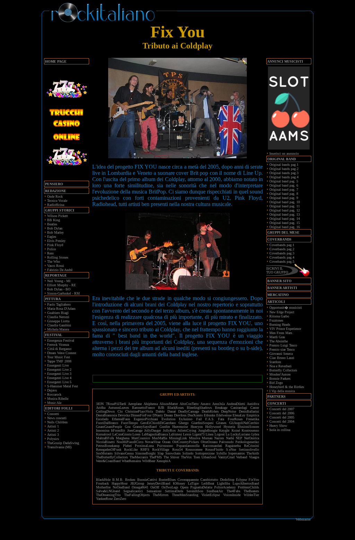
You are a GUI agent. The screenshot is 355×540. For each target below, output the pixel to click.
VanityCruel (226, 457)
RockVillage (160, 449)
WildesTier (251, 495)
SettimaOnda (174, 491)
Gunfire (164, 427)
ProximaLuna (144, 446)
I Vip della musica (282, 391)
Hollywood (213, 427)
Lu (228, 434)
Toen (196, 457)
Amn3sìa (218, 404)
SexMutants (104, 453)
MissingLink (178, 438)
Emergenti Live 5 (59, 382)
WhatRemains (131, 461)
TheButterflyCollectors (112, 457)
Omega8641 (140, 487)
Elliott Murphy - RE (61, 285)
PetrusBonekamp (108, 446)
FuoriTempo (129, 423)
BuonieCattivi (147, 480)
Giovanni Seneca (281, 354)
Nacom (219, 438)
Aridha (100, 408)
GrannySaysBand (145, 427)
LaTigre (193, 483)
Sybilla (221, 453)
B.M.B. (117, 480)
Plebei (127, 446)
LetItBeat (207, 483)
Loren (136, 434)
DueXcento (195, 415)
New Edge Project (281, 312)
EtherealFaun (121, 419)
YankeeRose (104, 499)
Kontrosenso (250, 430)
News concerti (57, 418)
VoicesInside (232, 495)
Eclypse (241, 480)
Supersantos (236, 453)
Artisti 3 (53, 434)
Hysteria (229, 427)
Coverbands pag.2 (281, 249)
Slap (160, 453)
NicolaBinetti (105, 442)
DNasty (158, 415)
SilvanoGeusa (123, 453)
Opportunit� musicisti (285, 307)
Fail (199, 419)
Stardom (275, 362)
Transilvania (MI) (59, 447)
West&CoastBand (108, 461)
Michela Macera (58, 329)
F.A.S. (210, 419)
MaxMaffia (159, 438)
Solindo (187, 453)
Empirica (252, 415)
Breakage (221, 408)
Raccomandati (212, 446)
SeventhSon (195, 491)
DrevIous (180, 415)
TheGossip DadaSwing (63, 443)
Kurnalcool (103, 434)
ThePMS (155, 457)
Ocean (166, 442)
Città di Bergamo (59, 349)
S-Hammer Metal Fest (62, 386)
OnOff (154, 487)
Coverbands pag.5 (281, 261)
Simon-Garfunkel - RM (63, 293)
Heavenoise (180, 427)
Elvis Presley (56, 241)
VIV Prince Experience (285, 329)
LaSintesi (175, 434)
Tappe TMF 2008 (59, 361)
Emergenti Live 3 (59, 374)
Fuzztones (276, 320)
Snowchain (173, 453)
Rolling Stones (57, 257)
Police (51, 249)
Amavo (205, 404)
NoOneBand (121, 487)
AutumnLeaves (118, 408)
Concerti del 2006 (281, 413)
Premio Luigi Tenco (283, 345)
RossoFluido (214, 449)
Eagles (51, 236)
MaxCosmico (140, 438)
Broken (130, 480)
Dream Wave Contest (61, 353)
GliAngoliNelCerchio (244, 423)
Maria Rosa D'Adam (61, 308)
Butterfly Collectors (283, 370)
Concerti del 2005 (281, 417)
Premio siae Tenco (282, 349)
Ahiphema (151, 404)
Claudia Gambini (59, 325)
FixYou (254, 480)
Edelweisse (224, 415)
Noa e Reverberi (280, 366)
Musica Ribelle (57, 398)
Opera (184, 487)
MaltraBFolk (105, 438)
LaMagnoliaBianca (155, 434)
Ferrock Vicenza (58, 344)
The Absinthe (278, 341)
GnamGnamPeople (109, 427)
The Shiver (172, 457)
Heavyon (197, 427)
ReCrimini (251, 446)
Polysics (53, 439)
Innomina (102, 430)
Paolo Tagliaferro (59, 304)
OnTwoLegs (170, 487)
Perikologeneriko (247, 442)
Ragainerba (233, 446)
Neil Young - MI (58, 281)
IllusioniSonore (248, 427)
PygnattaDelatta (201, 487)
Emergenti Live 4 (59, 378)
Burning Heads (279, 324)
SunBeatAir (215, 491)
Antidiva (253, 404)
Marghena (122, 438)
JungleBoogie (207, 430)
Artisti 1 (53, 426)
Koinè (236, 430)
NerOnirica (251, 438)
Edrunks (209, 415)
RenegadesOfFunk (108, 449)
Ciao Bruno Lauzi (281, 358)
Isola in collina (279, 430)
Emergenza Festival (60, 340)
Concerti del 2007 (281, 409)
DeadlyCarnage (188, 411)
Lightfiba (223, 483)
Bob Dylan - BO (58, 289)
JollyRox (169, 430)
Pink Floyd (55, 245)
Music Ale (54, 403)
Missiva (194, 438)
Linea (209, 434)
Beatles (52, 224)
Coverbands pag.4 (281, 257)
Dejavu (52, 390)
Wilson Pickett (57, 216)
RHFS (144, 449)
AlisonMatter (168, 404)
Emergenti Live (58, 365)
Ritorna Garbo (279, 316)
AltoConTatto (189, 404)
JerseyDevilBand (158, 483)
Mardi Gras (277, 337)
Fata (221, 419)
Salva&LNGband (109, 491)
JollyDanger (152, 430)
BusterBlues (167, 480)
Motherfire (103, 487)
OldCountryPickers (185, 442)
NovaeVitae (153, 442)
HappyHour (120, 483)
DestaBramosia (106, 415)
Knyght (224, 430)
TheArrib (252, 453)
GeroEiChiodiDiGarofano (158, 423)
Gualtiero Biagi (58, 313)
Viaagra (254, 457)
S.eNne (231, 449)
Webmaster (303, 519)
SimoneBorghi (145, 453)
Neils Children (57, 422)
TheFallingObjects (137, 495)
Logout (220, 434)
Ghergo (184, 423)
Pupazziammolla (187, 446)
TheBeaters (251, 491)
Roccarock (54, 394)
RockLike (131, 449)
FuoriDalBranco (107, 423)
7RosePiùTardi (116, 404)
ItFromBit (118, 430)
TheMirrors (160, 495)
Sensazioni (154, 491)
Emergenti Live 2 (59, 369)
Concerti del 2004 (281, 421)
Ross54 (177, 449)
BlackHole (103, 480)
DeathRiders (210, 411)
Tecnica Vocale (57, 200)
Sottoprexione (205, 453)
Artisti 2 (53, 430)
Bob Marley (55, 232)
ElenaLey (239, 415)
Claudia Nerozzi (58, 317)
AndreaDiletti (235, 404)
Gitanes (221, 423)
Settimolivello (249, 449)
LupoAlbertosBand (246, 483)
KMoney (179, 483)
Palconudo (226, 442)
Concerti (53, 414)
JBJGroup (137, 483)
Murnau (207, 438)
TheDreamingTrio (108, 495)
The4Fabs (233, 491)
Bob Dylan (54, 228)
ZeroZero (120, 499)
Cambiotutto (209, 480)
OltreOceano (209, 442)
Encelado (102, 419)
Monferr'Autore (280, 374)
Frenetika (252, 419)
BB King (53, 220)
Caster (254, 408)
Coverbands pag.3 (281, 253)
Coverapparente (188, 480)
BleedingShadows (199, 408)
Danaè (171, 411)
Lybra (255, 434)
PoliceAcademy (225, 487)
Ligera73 (198, 434)
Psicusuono (165, 446)
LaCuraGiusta (121, 434)
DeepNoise (228, 411)
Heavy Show (278, 426)
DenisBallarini (249, 411)
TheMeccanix (139, 457)
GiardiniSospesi (202, 423)
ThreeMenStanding (185, 495)
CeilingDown (105, 411)
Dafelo (160, 411)
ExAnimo (185, 419)
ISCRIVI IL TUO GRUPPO (277, 270)
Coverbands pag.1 (281, 245)
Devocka (124, 415)
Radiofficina (55, 205)
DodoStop (227, 480)
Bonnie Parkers (280, 378)
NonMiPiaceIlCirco (130, 442)
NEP (239, 438)
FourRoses (235, 419)
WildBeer (148, 461)
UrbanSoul (208, 457)
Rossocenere (193, 449)
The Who (53, 261)
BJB (161, 408)
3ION (100, 404)
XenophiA (163, 461)
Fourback (102, 483)
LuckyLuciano (240, 434)
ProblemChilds (248, 487)
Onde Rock (55, 196)
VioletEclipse (210, 495)
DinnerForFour (141, 415)
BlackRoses (175, 408)
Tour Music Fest (58, 357)
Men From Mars (280, 333)
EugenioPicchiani (146, 419)
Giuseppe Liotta (58, 321)
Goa (127, 427)
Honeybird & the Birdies (286, 387)
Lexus (187, 434)
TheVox (186, 457)
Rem (50, 253)
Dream (168, 415)
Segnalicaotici (133, 491)
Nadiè (230, 438)
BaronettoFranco (143, 408)
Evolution (168, 419)
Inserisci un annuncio (284, 153)
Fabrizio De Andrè (59, 270)
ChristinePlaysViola (139, 411)
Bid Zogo (276, 383)
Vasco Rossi (55, 266)
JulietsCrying (187, 430)
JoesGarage (134, 430)
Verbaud (241, 457)
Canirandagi (239, 408)
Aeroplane (135, 404)
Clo (120, 411)
